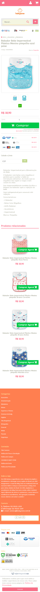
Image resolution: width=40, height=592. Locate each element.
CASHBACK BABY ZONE (8, 460)
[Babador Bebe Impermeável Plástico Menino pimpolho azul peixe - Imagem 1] (15, 98)
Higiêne (3, 417)
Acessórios (11, 37)
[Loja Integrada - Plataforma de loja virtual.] (20, 574)
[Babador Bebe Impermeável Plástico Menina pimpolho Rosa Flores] (20, 250)
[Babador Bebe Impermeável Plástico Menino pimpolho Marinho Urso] (20, 362)
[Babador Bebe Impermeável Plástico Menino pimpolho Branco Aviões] (20, 325)
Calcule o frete (6, 155)
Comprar (22, 125)
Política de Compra (7, 457)
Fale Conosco (5, 450)
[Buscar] (28, 22)
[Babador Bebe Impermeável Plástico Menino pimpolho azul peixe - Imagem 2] (24, 98)
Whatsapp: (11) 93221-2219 (13, 509)
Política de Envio (6, 463)
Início (4, 37)
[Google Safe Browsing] (22, 555)
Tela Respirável (6, 421)
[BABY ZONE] (20, 11)
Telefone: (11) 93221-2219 (12, 506)
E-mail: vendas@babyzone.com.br (16, 511)
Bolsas (3, 407)
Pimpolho (36, 50)
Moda (3, 430)
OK (25, 161)
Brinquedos (4, 424)
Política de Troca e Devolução (10, 453)
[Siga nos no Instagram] (23, 517)
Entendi (20, 589)
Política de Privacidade (8, 467)
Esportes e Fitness (7, 411)
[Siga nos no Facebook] (16, 517)
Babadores (19, 37)
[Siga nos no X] (20, 517)
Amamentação (5, 401)
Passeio (3, 434)
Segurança (4, 437)
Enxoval (3, 427)
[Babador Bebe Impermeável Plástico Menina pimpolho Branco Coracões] (20, 287)
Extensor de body (6, 414)
